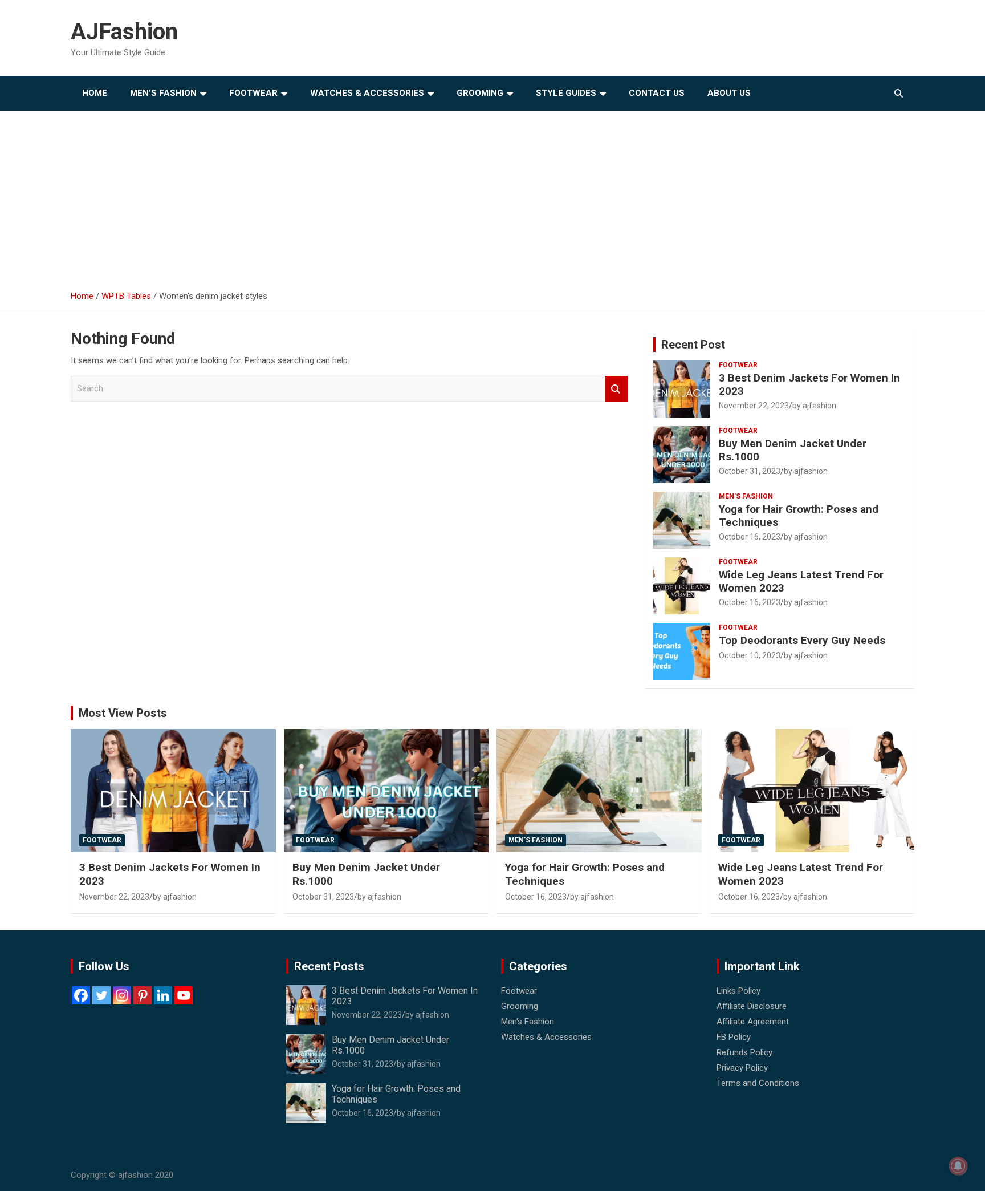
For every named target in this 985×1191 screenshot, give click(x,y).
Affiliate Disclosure (752, 1006)
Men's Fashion (746, 496)
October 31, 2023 (749, 471)
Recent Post (693, 344)
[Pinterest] (142, 995)
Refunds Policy (744, 1052)
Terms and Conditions (758, 1083)
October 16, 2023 (749, 536)
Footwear (253, 93)
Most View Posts (123, 713)
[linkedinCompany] (163, 995)
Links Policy (738, 991)
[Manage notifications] (958, 1166)
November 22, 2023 (754, 405)
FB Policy (734, 1037)
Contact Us (657, 93)
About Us (729, 93)
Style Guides (566, 93)
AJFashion (124, 31)
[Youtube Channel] (183, 995)
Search (616, 389)
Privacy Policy (742, 1068)
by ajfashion (814, 405)
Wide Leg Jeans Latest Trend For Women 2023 (801, 581)
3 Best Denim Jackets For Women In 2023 (809, 384)
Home (94, 93)
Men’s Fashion (163, 93)
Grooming (480, 93)
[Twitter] (101, 995)
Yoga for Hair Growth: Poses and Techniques (798, 516)
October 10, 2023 (749, 655)
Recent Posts (329, 966)
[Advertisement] (492, 196)
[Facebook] (81, 995)
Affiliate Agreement (753, 1021)
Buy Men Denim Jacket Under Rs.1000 (792, 450)
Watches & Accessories (367, 93)
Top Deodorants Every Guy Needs (802, 640)
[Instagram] (122, 995)
